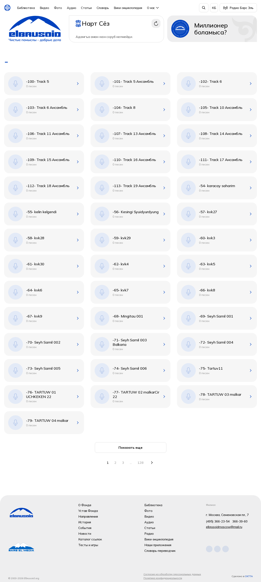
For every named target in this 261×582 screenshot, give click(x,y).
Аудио (71, 7)
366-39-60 (240, 521)
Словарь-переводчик (160, 551)
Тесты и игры (88, 545)
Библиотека (26, 7)
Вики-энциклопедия (128, 7)
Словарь (103, 7)
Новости (84, 534)
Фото (58, 7)
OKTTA (249, 576)
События (84, 528)
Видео (44, 7)
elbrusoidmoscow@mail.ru (224, 527)
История (84, 522)
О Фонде (84, 505)
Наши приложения (157, 545)
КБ (214, 8)
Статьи (86, 7)
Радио (149, 534)
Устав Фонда (88, 511)
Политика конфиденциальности (163, 578)
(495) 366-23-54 (218, 521)
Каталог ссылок (90, 539)
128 (140, 463)
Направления (88, 516)
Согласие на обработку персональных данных (172, 574)
